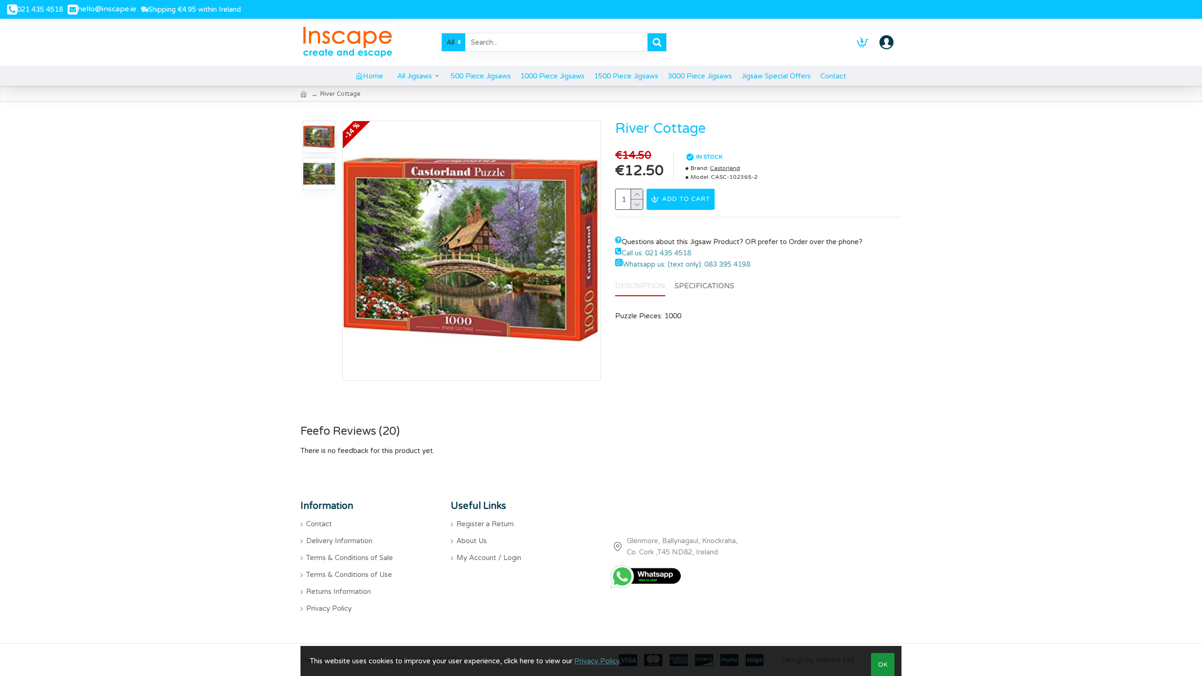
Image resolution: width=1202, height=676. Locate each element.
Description (640, 286)
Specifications (704, 286)
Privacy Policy (597, 661)
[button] (318, 123)
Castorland (725, 168)
